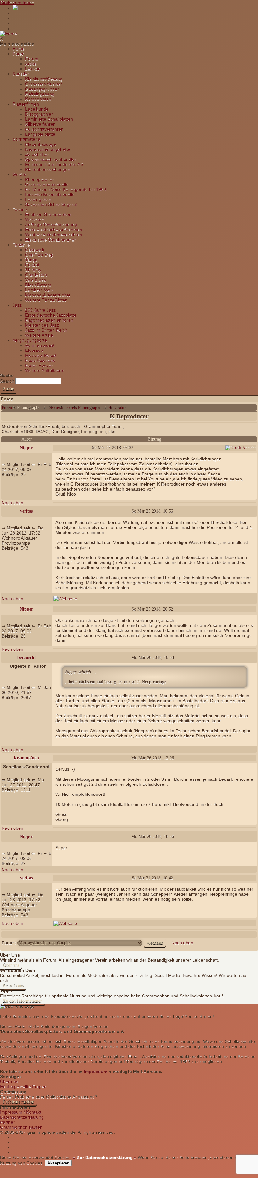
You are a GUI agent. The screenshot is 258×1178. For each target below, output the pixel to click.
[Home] (8, 33)
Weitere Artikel (39, 335)
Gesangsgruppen (42, 88)
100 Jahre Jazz (40, 309)
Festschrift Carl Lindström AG (54, 164)
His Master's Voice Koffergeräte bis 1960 (65, 189)
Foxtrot (32, 264)
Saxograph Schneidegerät (51, 204)
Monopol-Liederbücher (47, 294)
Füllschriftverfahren (44, 129)
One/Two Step (39, 254)
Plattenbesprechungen (47, 169)
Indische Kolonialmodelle (50, 194)
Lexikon (33, 68)
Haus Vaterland (40, 360)
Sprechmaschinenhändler (50, 159)
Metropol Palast (40, 355)
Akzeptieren (58, 1163)
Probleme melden (18, 1101)
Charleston (36, 274)
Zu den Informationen (22, 1001)
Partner (7, 1122)
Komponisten (38, 98)
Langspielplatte (40, 134)
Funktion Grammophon (48, 214)
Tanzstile (21, 244)
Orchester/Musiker (43, 83)
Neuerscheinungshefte (47, 149)
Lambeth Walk (39, 289)
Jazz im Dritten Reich (46, 330)
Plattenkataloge (40, 144)
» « (104, 1157)
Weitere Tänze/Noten (46, 299)
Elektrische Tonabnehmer (50, 239)
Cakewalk (34, 249)
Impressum (95, 1071)
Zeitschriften (37, 154)
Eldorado (34, 350)
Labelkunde (36, 108)
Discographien (39, 114)
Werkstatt (34, 219)
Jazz (17, 304)
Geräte (19, 174)
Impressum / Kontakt (20, 1112)
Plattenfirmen (26, 103)
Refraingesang (39, 93)
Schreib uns (13, 985)
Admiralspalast (39, 345)
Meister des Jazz (42, 325)
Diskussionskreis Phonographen (76, 407)
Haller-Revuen (39, 365)
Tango (31, 259)
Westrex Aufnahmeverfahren (53, 234)
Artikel (31, 63)
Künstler (21, 73)
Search (7, 380)
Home (19, 48)
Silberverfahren (40, 124)
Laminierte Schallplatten (49, 119)
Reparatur (117, 407)
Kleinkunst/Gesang (44, 78)
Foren (19, 53)
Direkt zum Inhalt (17, 2)
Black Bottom (38, 284)
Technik (20, 209)
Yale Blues (35, 279)
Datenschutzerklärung (22, 1117)
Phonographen (40, 179)
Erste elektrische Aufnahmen (53, 229)
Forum (31, 58)
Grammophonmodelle (47, 184)
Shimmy (33, 269)
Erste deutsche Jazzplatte (50, 315)
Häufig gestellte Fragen (23, 1086)
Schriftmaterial (27, 139)
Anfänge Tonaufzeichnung (51, 224)
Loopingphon (38, 199)
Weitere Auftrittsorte (44, 370)
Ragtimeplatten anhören (49, 320)
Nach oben (12, 502)
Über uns (11, 965)
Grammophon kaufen (21, 1127)
